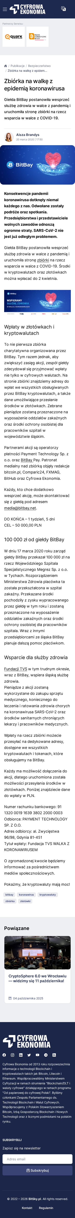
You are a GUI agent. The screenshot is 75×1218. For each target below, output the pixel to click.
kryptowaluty (48, 894)
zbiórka (10, 901)
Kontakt (27, 1208)
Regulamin (46, 1208)
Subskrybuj (39, 1170)
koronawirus (26, 894)
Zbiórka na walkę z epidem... (27, 70)
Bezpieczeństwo (39, 66)
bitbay (9, 894)
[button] (63, 9)
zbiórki (43, 260)
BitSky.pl (35, 1199)
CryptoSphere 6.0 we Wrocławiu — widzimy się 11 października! (37, 978)
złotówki (25, 901)
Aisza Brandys (27, 135)
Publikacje (18, 66)
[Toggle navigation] (5, 9)
